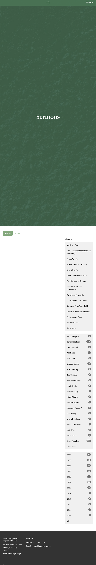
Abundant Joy (72, 322)
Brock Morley (78, 369)
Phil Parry (78, 352)
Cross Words (72, 259)
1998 (78, 515)
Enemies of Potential (75, 295)
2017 (78, 504)
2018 (78, 499)
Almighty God (72, 245)
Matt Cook (78, 358)
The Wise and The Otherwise (74, 288)
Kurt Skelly (78, 413)
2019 (78, 493)
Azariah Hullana (78, 419)
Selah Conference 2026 (77, 275)
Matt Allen (78, 430)
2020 (78, 487)
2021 (78, 482)
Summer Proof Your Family (78, 311)
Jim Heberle (78, 386)
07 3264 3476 (39, 542)
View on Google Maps (12, 553)
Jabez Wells (78, 435)
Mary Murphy (78, 391)
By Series (18, 233)
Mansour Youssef (78, 408)
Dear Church (72, 270)
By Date (8, 233)
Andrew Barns (78, 364)
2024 (78, 465)
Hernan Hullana (78, 342)
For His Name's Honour (76, 281)
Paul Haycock (78, 347)
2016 (78, 510)
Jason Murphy (78, 402)
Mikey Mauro (78, 397)
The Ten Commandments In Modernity (79, 252)
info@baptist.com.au (42, 546)
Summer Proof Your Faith (77, 306)
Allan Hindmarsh (78, 380)
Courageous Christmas (77, 300)
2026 (78, 454)
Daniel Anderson (78, 424)
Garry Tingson (78, 336)
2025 (78, 460)
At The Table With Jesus (77, 264)
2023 (78, 471)
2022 (78, 477)
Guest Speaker (78, 441)
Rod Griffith (78, 375)
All (68, 521)
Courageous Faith (74, 317)
